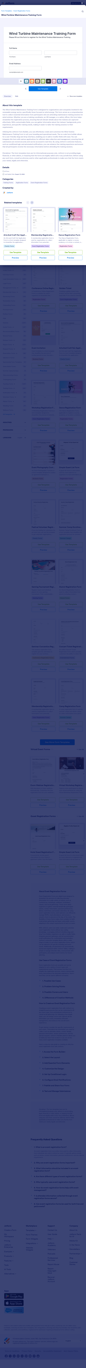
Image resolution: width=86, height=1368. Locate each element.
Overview (7, 96)
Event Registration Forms (22, 11)
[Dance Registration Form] (70, 219)
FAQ (16, 96)
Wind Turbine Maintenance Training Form (21, 15)
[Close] (82, 3)
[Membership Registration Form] (43, 219)
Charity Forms (10, 246)
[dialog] (43, 684)
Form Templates (6, 11)
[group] (15, 235)
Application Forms (22, 183)
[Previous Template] (25, 88)
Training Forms (8, 183)
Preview (15, 258)
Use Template (43, 89)
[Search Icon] (83, 11)
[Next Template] (60, 88)
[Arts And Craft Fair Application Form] (15, 219)
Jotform (10, 193)
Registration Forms (66, 246)
